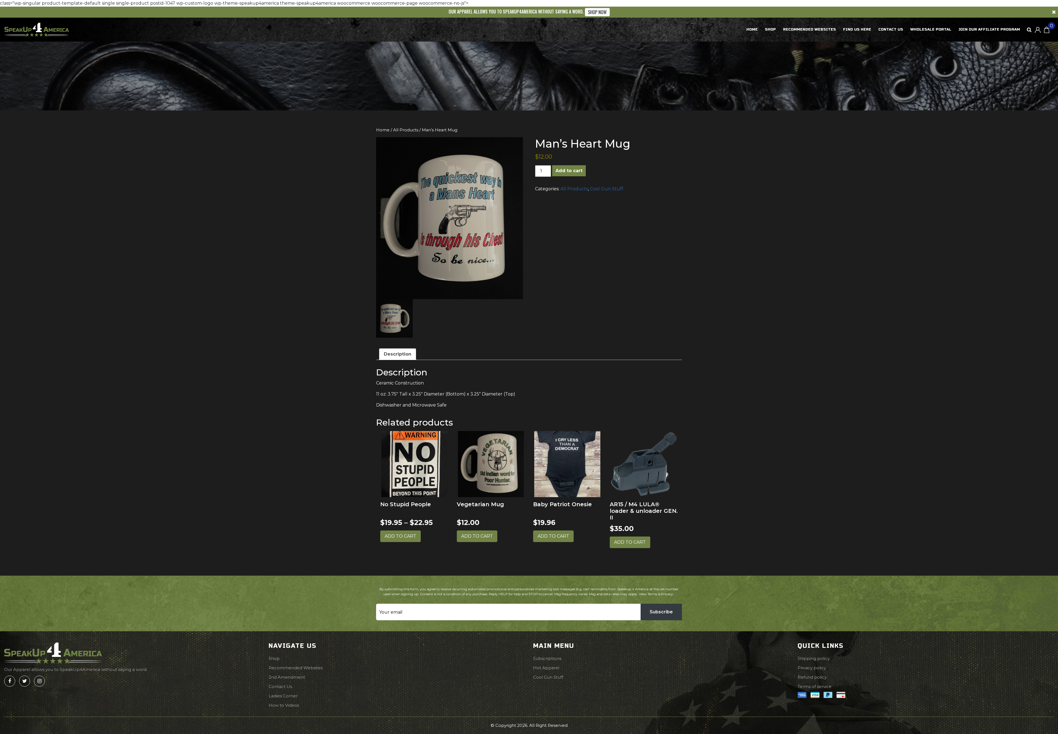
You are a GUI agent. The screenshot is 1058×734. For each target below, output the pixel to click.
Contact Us (890, 29)
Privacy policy (812, 667)
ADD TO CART (400, 536)
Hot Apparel (546, 667)
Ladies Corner (283, 695)
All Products (405, 130)
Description (397, 354)
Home (752, 29)
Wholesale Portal (930, 29)
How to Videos (284, 705)
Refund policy (812, 677)
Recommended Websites (809, 29)
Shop (770, 29)
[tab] (397, 354)
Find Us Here (857, 29)
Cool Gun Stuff (606, 188)
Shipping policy (814, 658)
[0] (1046, 29)
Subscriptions (547, 658)
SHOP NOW (597, 12)
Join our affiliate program (989, 29)
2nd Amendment (287, 677)
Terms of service (815, 686)
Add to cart (568, 170)
